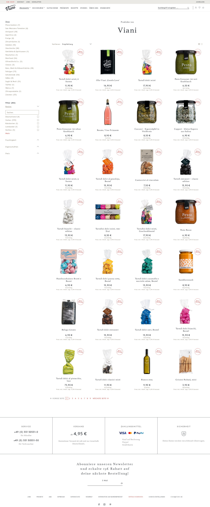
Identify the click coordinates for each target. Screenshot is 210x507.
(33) (11, 95)
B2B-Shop (10, 2)
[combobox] (76, 44)
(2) (11, 35)
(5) (13, 61)
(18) (19, 68)
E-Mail (105, 480)
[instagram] (104, 504)
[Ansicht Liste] (199, 44)
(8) (9, 78)
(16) (11, 58)
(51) (13, 81)
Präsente (40, 497)
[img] (10, 8)
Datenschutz (75, 497)
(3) (10, 65)
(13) (11, 71)
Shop (7, 22)
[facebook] (99, 504)
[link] (25, 8)
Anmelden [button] (200, 2)
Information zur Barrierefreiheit (110, 497)
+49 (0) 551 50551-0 (26, 431)
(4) (9, 38)
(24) (12, 48)
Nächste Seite (100, 398)
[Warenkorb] (203, 8)
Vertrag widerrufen (135, 497)
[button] (196, 8)
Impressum (61, 497)
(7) (12, 25)
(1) (12, 42)
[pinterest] (110, 504)
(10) (10, 45)
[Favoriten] (199, 8)
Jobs (29, 497)
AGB (50, 497)
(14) (11, 32)
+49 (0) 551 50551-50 (26, 440)
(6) (16, 28)
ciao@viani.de (177, 497)
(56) (12, 75)
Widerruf (89, 497)
